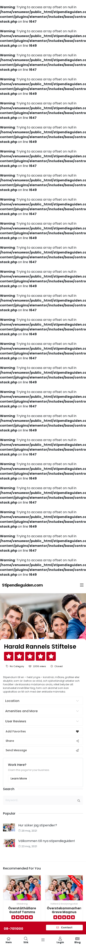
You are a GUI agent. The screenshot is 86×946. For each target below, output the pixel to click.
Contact (66, 927)
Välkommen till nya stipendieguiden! (46, 841)
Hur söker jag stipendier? (37, 825)
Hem (9, 942)
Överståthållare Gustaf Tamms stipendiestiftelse (22, 912)
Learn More (19, 778)
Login (60, 942)
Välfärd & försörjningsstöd (64, 903)
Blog (77, 942)
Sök (25, 942)
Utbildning (22, 903)
